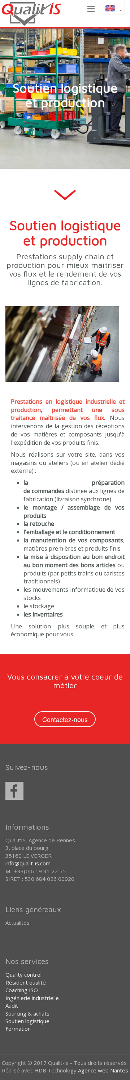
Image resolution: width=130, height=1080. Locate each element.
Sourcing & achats (27, 1013)
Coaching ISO (21, 990)
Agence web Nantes (103, 1070)
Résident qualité (25, 982)
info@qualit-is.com (28, 863)
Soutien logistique (27, 1021)
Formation (18, 1028)
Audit (11, 1005)
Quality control (23, 974)
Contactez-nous (65, 719)
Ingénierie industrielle (32, 997)
